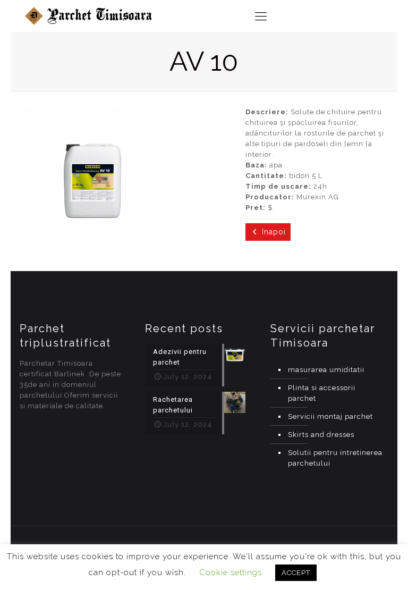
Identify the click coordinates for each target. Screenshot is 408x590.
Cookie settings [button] (230, 572)
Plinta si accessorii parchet (321, 393)
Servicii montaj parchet (330, 416)
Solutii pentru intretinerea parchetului (335, 458)
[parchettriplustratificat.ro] (89, 16)
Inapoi (274, 231)
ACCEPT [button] (296, 573)
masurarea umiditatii (326, 370)
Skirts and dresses (321, 435)
